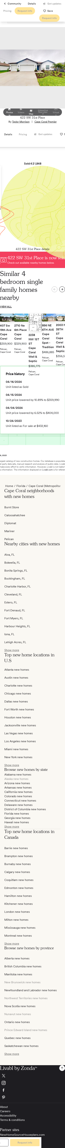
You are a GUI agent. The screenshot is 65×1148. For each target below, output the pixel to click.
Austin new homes (16, 677)
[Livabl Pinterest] (32, 1097)
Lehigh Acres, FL (15, 642)
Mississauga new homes (19, 927)
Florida (20, 486)
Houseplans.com (34, 1134)
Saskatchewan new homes (21, 1046)
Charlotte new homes (18, 685)
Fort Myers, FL (13, 618)
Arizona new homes (17, 783)
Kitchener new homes (18, 904)
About (4, 1107)
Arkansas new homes (18, 787)
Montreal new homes (18, 935)
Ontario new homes (17, 1022)
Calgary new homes (17, 872)
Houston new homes (17, 717)
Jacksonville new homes (20, 725)
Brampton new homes (18, 856)
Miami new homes (16, 749)
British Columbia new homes (22, 966)
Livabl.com (47, 469)
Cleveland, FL (13, 594)
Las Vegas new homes (18, 733)
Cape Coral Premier (45, 121)
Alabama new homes (17, 774)
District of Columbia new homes (25, 809)
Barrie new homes (16, 848)
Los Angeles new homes (20, 741)
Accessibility (8, 1115)
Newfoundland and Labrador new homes (30, 990)
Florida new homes (16, 813)
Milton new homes (16, 919)
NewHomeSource (11, 1134)
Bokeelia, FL (12, 562)
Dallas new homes (16, 701)
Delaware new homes (18, 805)
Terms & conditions (12, 1120)
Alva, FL (9, 554)
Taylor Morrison (21, 121)
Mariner (9, 531)
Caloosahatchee (14, 515)
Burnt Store (11, 507)
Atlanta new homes (16, 669)
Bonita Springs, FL (15, 570)
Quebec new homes (17, 1038)
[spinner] (62, 289)
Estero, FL (10, 602)
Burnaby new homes (17, 864)
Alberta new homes (16, 958)
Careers (5, 1111)
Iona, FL (9, 634)
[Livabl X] (32, 1075)
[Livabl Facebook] (32, 1090)
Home (9, 486)
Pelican (9, 539)
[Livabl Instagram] (32, 1083)
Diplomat (10, 523)
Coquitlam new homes (18, 880)
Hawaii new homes (16, 822)
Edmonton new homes (18, 888)
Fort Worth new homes (19, 709)
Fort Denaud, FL (14, 610)
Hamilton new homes (18, 896)
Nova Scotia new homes (19, 1006)
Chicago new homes (17, 693)
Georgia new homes (17, 818)
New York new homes (18, 757)
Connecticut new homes (20, 800)
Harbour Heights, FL (17, 626)
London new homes (17, 911)
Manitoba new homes (18, 974)
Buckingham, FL (14, 578)
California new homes (18, 792)
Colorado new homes (18, 796)
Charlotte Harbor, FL (17, 586)
